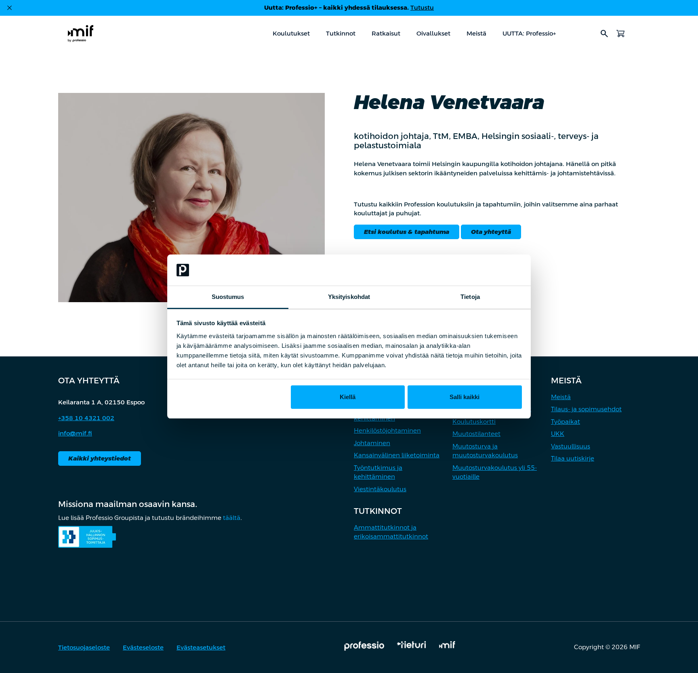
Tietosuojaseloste (84, 647)
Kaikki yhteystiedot (99, 458)
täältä (231, 517)
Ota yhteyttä (491, 231)
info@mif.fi (75, 433)
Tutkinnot (340, 33)
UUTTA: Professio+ (529, 33)
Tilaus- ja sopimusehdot (586, 409)
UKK (557, 433)
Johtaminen (372, 443)
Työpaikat (565, 421)
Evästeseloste (143, 647)
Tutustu (422, 7)
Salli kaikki (464, 396)
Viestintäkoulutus (380, 489)
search (604, 33)
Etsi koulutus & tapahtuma (406, 231)
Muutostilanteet (476, 433)
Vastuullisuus (570, 446)
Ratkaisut (386, 33)
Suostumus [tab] (228, 296)
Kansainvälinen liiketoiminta (396, 455)
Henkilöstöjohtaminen (387, 430)
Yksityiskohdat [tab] (349, 296)
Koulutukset (291, 33)
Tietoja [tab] (470, 296)
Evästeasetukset (201, 647)
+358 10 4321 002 (86, 417)
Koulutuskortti (474, 421)
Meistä (476, 33)
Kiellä (347, 396)
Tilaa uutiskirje (572, 458)
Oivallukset (433, 33)
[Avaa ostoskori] (620, 33)
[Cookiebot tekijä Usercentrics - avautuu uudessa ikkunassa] (486, 270)
